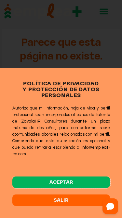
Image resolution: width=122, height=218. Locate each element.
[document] (61, 109)
